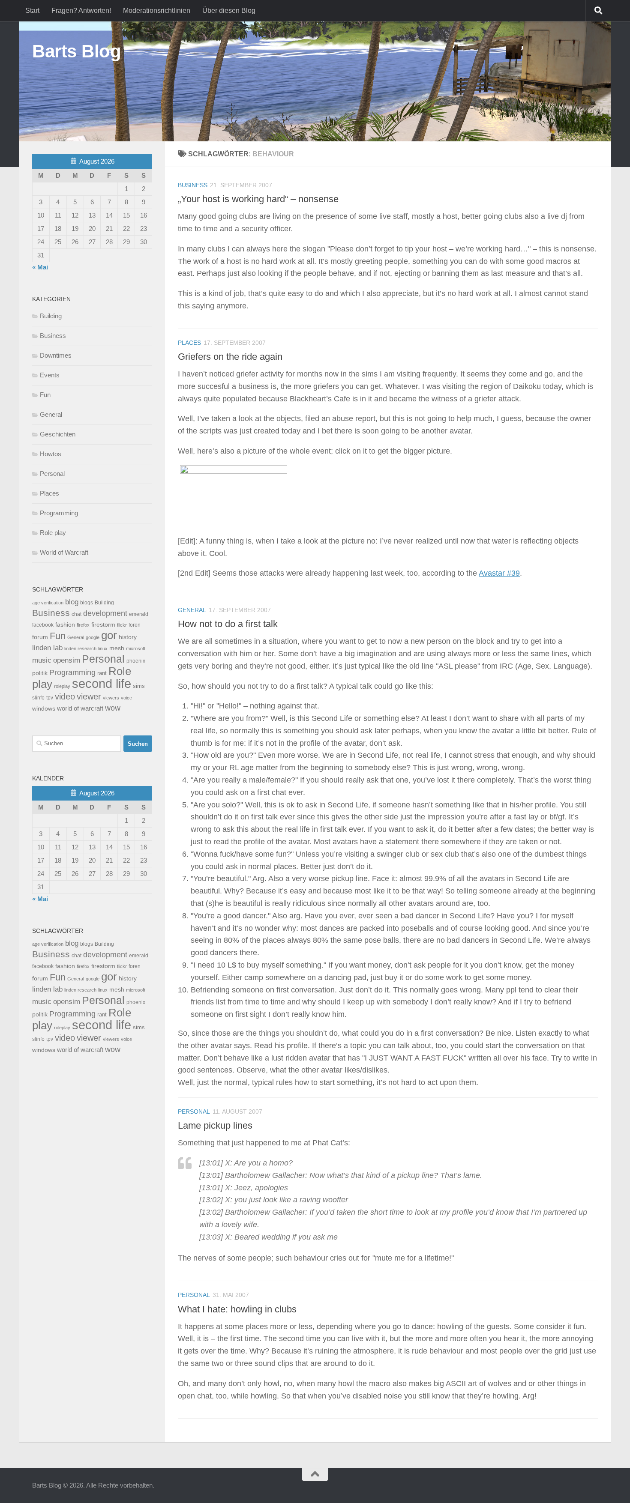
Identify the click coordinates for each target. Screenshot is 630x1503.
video (65, 696)
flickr (122, 624)
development (105, 613)
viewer (89, 696)
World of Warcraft (64, 552)
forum (40, 636)
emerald (138, 614)
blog (71, 602)
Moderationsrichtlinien (156, 10)
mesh (116, 648)
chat (76, 614)
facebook (43, 625)
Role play (53, 532)
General (192, 610)
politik (40, 673)
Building (51, 316)
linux (103, 648)
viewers (111, 697)
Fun (45, 394)
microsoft (135, 648)
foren (135, 625)
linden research (80, 648)
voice (126, 697)
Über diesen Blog (228, 10)
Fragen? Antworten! (81, 10)
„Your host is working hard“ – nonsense (258, 199)
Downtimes (56, 355)
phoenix (135, 661)
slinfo (38, 697)
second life (101, 683)
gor (109, 635)
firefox (83, 624)
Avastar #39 (499, 573)
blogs (86, 603)
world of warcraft (80, 708)
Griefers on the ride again (230, 356)
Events (50, 375)
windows (43, 708)
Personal (194, 1111)
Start (32, 10)
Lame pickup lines (215, 1125)
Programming (59, 513)
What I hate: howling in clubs (237, 1308)
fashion (65, 625)
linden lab (47, 647)
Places (189, 342)
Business (192, 185)
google (92, 637)
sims (139, 686)
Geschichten (57, 434)
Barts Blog (76, 51)
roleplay (62, 686)
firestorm (103, 625)
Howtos (50, 453)
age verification (47, 602)
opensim (66, 660)
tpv (49, 698)
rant (102, 673)
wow (112, 708)
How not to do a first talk (228, 624)
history (128, 637)
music (41, 660)
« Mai (40, 267)
